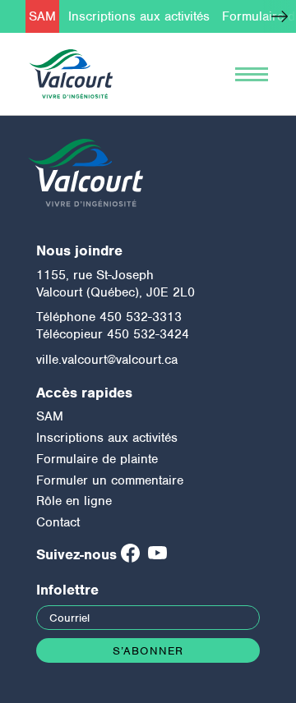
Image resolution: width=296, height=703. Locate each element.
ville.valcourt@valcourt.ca (107, 360)
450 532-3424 (148, 334)
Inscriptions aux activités (139, 16)
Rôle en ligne (74, 501)
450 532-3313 (140, 317)
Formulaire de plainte (97, 459)
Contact (58, 522)
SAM (42, 16)
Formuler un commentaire (109, 480)
